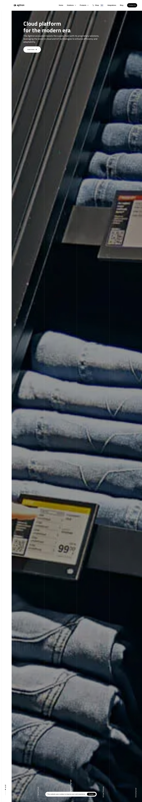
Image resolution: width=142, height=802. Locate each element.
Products (83, 5)
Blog (121, 5)
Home (61, 5)
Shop (99, 5)
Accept (91, 794)
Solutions (70, 5)
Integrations (112, 5)
